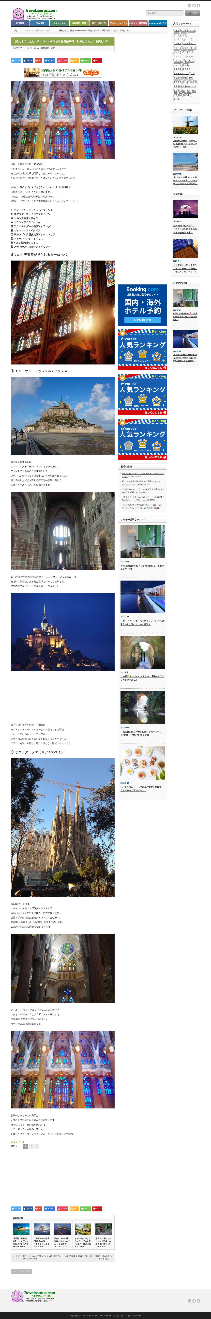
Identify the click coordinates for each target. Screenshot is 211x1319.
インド (184, 35)
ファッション (179, 56)
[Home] (15, 30)
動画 (191, 78)
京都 (193, 73)
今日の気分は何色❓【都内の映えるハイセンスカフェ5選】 (185, 316)
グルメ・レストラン (118, 23)
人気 (176, 78)
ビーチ (191, 52)
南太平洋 (177, 82)
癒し (184, 91)
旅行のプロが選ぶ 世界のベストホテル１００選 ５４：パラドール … (62, 1244)
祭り (189, 91)
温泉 (176, 91)
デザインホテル (189, 48)
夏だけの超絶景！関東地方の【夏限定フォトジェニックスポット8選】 (185, 144)
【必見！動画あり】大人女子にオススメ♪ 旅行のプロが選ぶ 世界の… (21, 1244)
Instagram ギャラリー (158, 24)
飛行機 (177, 99)
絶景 (194, 91)
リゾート (177, 65)
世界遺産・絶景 (79, 23)
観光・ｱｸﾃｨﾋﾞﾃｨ (99, 23)
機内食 (182, 86)
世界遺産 (187, 69)
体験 (181, 78)
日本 (190, 82)
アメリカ (192, 31)
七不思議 (177, 69)
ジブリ (193, 43)
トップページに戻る (21, 1271)
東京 (176, 86)
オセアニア (178, 39)
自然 (176, 95)
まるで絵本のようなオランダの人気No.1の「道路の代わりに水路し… (83, 1242)
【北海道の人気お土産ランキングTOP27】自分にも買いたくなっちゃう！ (185, 268)
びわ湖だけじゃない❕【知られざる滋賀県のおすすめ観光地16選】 (185, 229)
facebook (198, 5)
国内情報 (40, 23)
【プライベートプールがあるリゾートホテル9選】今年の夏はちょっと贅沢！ (185, 357)
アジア (184, 31)
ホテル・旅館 (59, 23)
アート (177, 35)
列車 (186, 78)
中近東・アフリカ (181, 73)
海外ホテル (191, 86)
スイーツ (177, 48)
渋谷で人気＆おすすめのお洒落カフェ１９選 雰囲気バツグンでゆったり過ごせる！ (38, 1257)
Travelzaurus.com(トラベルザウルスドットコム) (102, 1316)
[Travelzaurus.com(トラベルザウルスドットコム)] (35, 19)
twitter (194, 5)
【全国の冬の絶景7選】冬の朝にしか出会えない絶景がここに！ (41, 1242)
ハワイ (184, 52)
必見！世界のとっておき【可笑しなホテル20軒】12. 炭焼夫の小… (103, 1242)
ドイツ (177, 52)
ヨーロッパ (30, 30)
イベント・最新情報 (138, 23)
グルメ (186, 43)
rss (189, 5)
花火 (181, 95)
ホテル (190, 56)
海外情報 (20, 23)
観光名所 (188, 95)
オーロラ (189, 39)
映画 (195, 82)
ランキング (190, 61)
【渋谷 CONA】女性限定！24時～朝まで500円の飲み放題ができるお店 (86, 1257)
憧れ (185, 82)
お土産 (177, 31)
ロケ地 (186, 65)
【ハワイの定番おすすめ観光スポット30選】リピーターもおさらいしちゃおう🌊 (185, 180)
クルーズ (177, 43)
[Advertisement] (63, 699)
